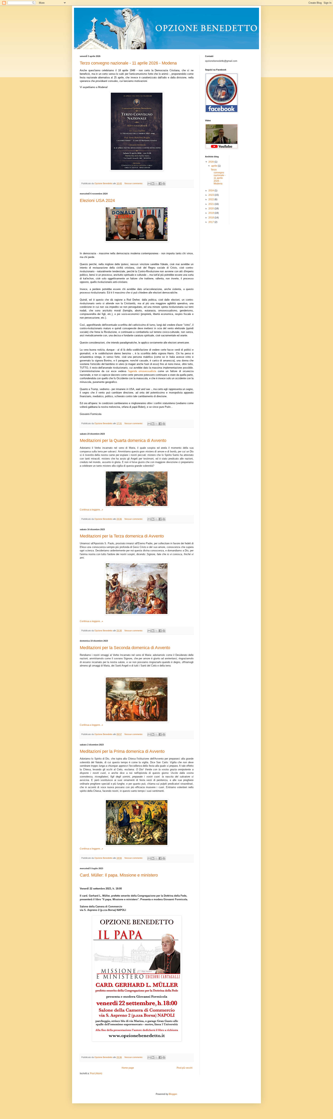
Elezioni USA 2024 (97, 200)
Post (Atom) (96, 1073)
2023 (211, 195)
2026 (211, 161)
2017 (211, 222)
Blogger (173, 1094)
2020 (211, 208)
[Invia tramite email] (149, 184)
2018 (211, 217)
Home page (128, 1067)
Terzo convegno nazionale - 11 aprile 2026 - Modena (128, 63)
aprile (214, 165)
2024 (211, 190)
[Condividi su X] (156, 184)
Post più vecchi (185, 1067)
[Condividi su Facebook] (160, 184)
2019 (211, 213)
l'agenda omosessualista (142, 371)
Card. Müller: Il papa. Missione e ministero (119, 875)
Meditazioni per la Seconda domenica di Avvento (125, 647)
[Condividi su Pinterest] (164, 184)
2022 (211, 199)
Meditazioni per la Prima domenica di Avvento (122, 751)
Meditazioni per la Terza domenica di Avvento (122, 536)
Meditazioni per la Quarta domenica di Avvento (123, 440)
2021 (211, 204)
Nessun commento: (133, 183)
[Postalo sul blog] (153, 184)
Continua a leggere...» (91, 509)
